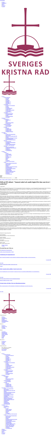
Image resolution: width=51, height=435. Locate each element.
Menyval (5, 133)
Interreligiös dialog (9, 170)
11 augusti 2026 (48, 288)
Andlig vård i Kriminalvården (10, 134)
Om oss (3, 96)
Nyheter (12, 251)
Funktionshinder (8, 141)
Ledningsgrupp (8, 109)
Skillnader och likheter (9, 131)
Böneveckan (8, 417)
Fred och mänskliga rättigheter (10, 139)
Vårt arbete (3, 132)
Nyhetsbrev (8, 160)
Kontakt (3, 2)
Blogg (7, 158)
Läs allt (7, 153)
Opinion (3, 151)
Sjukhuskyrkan (8, 149)
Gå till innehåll (2, 0)
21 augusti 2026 (48, 259)
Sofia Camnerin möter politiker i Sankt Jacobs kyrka (11, 268)
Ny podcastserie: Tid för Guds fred (11, 413)
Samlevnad (7, 148)
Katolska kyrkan (8, 384)
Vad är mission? (8, 126)
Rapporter (7, 157)
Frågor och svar (8, 123)
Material (3, 429)
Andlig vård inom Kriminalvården (11, 163)
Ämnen (5, 162)
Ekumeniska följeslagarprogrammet (11, 166)
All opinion (4, 331)
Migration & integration (9, 172)
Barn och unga (8, 135)
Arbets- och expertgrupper (10, 367)
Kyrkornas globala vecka (10, 424)
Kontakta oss (4, 341)
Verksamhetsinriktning (9, 113)
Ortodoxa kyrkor (8, 130)
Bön (6, 121)
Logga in (3, 6)
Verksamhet (6, 112)
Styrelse (7, 106)
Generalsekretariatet (9, 108)
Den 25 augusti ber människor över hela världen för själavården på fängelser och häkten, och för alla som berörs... (18, 257)
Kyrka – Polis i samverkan (10, 145)
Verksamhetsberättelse (9, 116)
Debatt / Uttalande (8, 179)
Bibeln (7, 120)
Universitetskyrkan (9, 150)
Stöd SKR (7, 102)
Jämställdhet (8, 143)
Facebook (3, 342)
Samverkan (8, 100)
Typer (5, 407)
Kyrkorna (5, 127)
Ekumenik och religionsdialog (10, 142)
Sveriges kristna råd (7, 97)
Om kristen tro (6, 376)
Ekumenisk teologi (9, 167)
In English (3, 5)
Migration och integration (8, 398)
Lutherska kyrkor (8, 129)
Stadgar (7, 115)
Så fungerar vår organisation (10, 105)
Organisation (6, 104)
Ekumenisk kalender (9, 114)
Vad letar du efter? (3, 177)
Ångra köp (3, 322)
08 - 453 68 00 (4, 349)
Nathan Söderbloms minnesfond (11, 147)
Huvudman (8, 117)
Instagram (3, 344)
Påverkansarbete (8, 154)
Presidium (7, 107)
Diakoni (7, 165)
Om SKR (7, 98)
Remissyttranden (8, 156)
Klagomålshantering (5, 321)
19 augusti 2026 (48, 274)
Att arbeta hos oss (9, 111)
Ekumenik (7, 358)
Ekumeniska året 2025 (9, 138)
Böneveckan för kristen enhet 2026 (11, 136)
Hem (1, 179)
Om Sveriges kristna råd (10, 355)
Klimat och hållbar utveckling (10, 144)
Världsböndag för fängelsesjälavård (7, 254)
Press (3, 4)
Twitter (3, 343)
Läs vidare (1, 277)
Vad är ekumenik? (9, 125)
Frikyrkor (7, 383)
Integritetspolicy (8, 103)
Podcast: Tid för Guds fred (10, 161)
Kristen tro (3, 118)
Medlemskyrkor (4, 318)
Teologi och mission (7, 124)
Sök (16, 177)
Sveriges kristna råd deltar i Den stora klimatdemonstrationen (12, 283)
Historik (7, 99)
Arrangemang (4, 430)
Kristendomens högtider (9, 122)
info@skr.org (4, 350)
